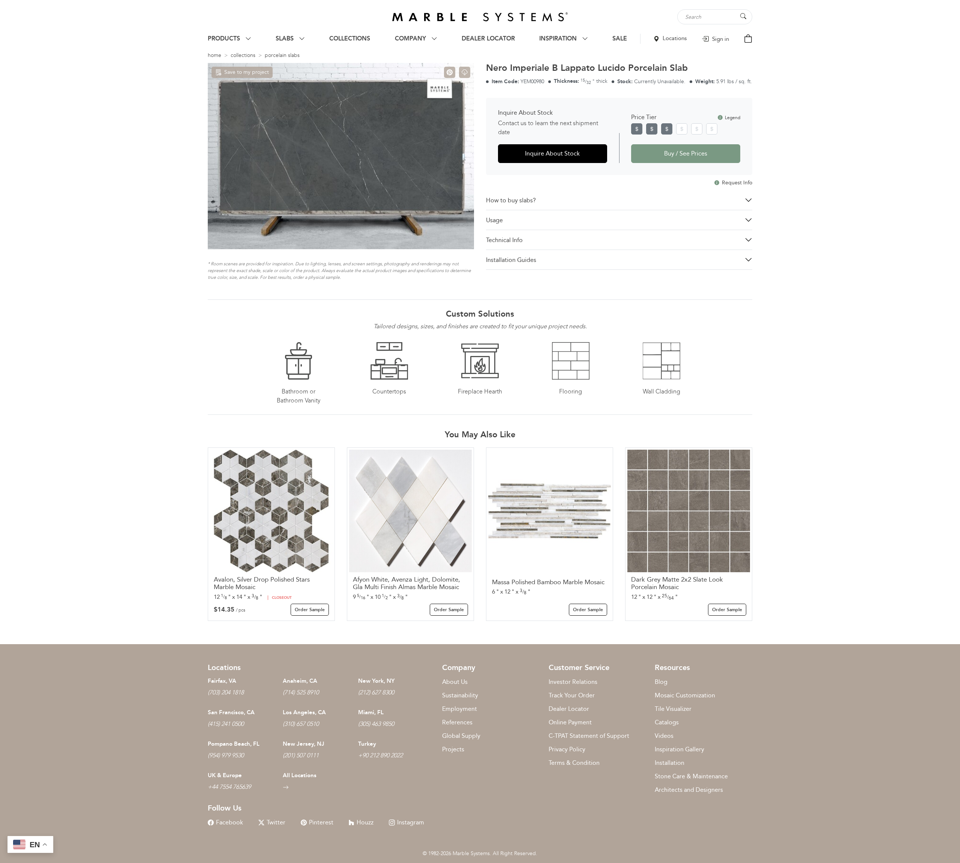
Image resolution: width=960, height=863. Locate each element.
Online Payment (570, 722)
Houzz (365, 822)
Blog (661, 681)
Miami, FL (371, 712)
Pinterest (321, 822)
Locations (674, 38)
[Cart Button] (748, 38)
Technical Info (504, 240)
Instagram (410, 822)
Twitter (276, 822)
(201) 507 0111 (301, 755)
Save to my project (246, 72)
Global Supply (461, 735)
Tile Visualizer (673, 708)
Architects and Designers (689, 789)
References (457, 722)
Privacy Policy (567, 749)
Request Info (736, 182)
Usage (494, 220)
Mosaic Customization (685, 695)
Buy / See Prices (685, 153)
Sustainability (460, 695)
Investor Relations (573, 681)
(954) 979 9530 (226, 755)
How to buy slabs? (511, 200)
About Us (455, 681)
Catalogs (667, 722)
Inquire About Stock (552, 153)
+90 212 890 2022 (380, 755)
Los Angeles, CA (304, 712)
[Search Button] (743, 16)
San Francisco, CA (231, 712)
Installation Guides (511, 259)
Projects (453, 749)
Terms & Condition (574, 762)
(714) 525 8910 (301, 692)
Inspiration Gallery (679, 749)
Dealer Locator (569, 708)
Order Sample (310, 609)
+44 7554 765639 (229, 786)
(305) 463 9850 (376, 723)
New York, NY (376, 681)
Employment (459, 708)
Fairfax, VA (222, 681)
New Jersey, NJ (303, 743)
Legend (732, 117)
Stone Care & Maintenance (691, 776)
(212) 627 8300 (376, 692)
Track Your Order (572, 695)
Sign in (720, 39)
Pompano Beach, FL (234, 743)
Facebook (229, 822)
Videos (664, 735)
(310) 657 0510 (301, 723)
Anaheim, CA (300, 681)
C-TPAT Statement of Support (589, 735)
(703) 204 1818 (226, 692)
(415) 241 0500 (226, 723)
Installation (669, 762)
